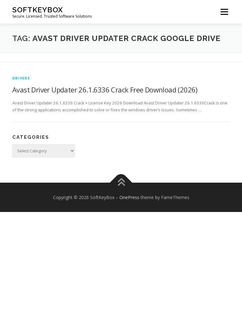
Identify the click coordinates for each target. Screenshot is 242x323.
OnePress (129, 197)
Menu (224, 12)
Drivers (21, 78)
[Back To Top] (121, 182)
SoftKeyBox (37, 9)
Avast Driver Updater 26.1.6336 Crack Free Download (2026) (105, 89)
